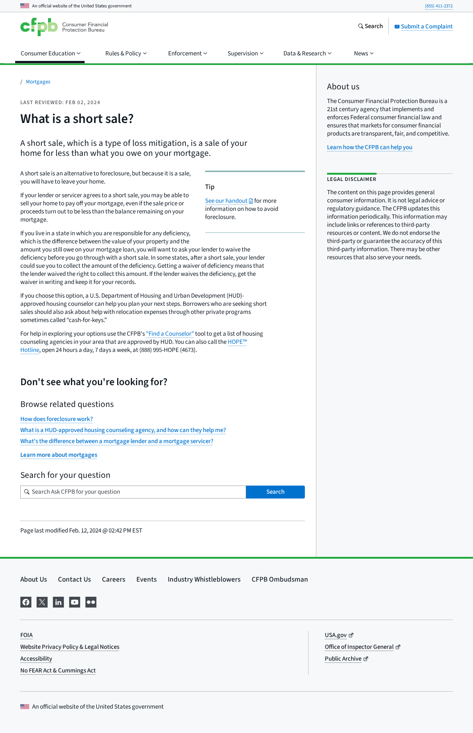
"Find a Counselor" (170, 333)
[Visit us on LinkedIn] (58, 601)
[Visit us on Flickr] (90, 601)
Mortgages (38, 81)
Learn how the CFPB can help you (369, 147)
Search (275, 491)
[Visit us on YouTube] (74, 601)
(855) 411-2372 (439, 6)
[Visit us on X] (42, 601)
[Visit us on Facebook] (25, 601)
